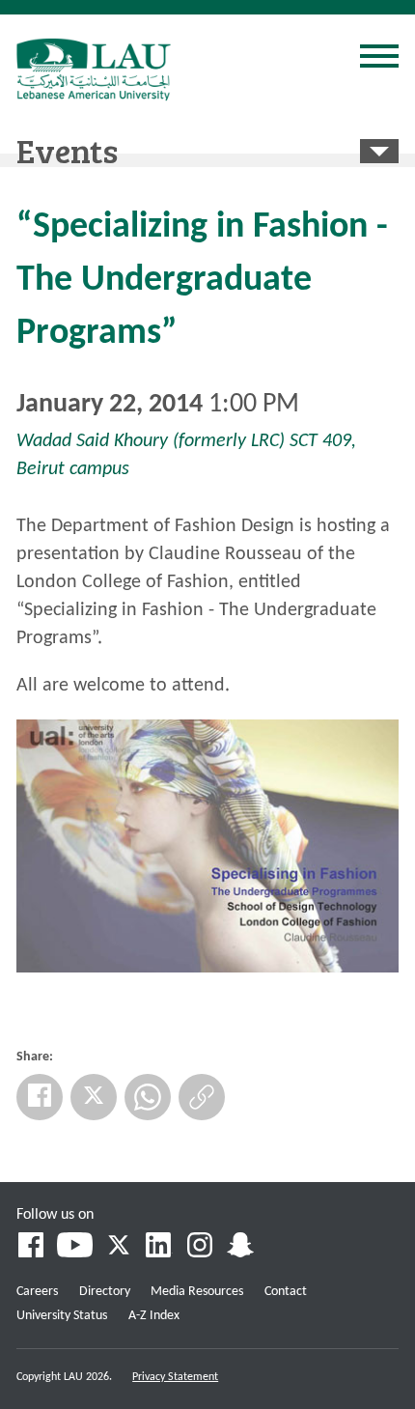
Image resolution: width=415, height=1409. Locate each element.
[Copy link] (202, 1097)
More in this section (379, 151)
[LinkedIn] (159, 1247)
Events (67, 150)
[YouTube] (75, 1247)
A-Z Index (154, 1316)
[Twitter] (93, 1097)
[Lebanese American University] (93, 69)
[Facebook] (39, 1097)
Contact (285, 1291)
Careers (37, 1291)
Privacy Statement (175, 1377)
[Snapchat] (240, 1247)
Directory (104, 1291)
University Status (61, 1316)
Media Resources (197, 1291)
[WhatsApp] (147, 1097)
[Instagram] (199, 1247)
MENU (379, 58)
